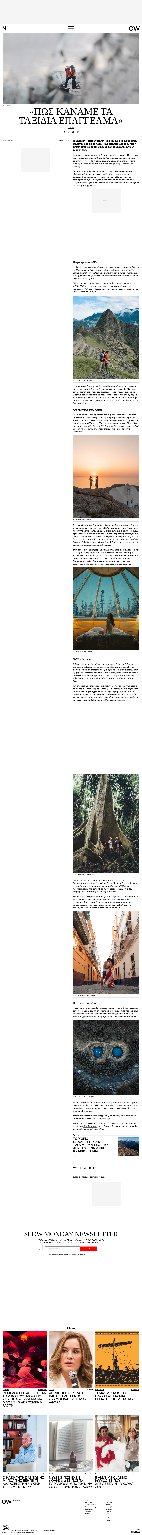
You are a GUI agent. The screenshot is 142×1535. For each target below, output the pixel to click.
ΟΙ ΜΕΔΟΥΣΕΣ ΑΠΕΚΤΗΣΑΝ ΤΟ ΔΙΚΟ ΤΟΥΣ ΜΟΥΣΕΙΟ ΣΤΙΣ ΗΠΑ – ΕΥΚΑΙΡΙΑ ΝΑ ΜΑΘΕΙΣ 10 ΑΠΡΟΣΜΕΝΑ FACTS (24, 1399)
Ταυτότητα (88, 1502)
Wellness (108, 1504)
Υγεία (107, 1500)
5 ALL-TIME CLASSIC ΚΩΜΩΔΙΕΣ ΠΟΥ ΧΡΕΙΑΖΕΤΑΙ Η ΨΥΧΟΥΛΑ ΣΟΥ (114, 1482)
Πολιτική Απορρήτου (91, 1507)
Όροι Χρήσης (89, 1509)
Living (75, 1155)
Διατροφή (109, 1507)
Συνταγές (109, 1509)
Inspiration (6, 1389)
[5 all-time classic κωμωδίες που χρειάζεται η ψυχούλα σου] (117, 1443)
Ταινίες (97, 1474)
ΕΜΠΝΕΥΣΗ (77, 1177)
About (87, 1500)
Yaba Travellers (91, 423)
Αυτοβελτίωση (99, 1389)
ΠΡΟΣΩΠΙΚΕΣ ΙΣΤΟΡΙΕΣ (90, 1177)
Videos (108, 1520)
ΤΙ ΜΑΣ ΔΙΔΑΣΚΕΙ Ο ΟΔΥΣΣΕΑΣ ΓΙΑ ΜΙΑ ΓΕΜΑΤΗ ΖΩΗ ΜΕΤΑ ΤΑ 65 (115, 1396)
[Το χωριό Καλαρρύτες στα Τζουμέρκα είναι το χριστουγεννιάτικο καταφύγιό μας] (128, 1146)
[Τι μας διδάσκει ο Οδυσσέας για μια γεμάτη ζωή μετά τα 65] (117, 1359)
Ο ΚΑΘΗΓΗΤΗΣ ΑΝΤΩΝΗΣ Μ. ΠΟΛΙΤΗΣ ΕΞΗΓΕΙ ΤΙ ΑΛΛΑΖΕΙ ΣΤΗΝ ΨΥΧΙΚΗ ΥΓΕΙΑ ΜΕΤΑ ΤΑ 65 (23, 1482)
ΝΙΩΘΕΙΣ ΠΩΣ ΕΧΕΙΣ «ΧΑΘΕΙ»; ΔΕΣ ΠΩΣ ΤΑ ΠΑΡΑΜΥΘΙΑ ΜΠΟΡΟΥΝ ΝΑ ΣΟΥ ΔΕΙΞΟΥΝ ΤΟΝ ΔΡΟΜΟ (70, 1482)
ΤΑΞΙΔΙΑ (102, 1177)
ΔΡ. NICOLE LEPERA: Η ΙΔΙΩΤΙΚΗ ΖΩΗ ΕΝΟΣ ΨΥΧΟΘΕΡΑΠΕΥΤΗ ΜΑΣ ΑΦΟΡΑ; (68, 1398)
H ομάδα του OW (90, 1504)
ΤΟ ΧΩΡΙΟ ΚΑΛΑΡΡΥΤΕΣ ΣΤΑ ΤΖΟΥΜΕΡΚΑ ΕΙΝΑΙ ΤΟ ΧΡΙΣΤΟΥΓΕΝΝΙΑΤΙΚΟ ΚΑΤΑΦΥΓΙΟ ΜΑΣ (90, 1145)
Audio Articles (110, 1518)
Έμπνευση (71, 127)
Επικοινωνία (88, 1513)
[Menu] (71, 28)
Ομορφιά (108, 1511)
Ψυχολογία (109, 1502)
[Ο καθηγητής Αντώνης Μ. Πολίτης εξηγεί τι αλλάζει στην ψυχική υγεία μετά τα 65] (25, 1443)
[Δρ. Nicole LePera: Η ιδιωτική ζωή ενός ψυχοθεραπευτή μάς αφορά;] (71, 1359)
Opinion (51, 1389)
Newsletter (88, 1511)
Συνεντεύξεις (7, 1474)
